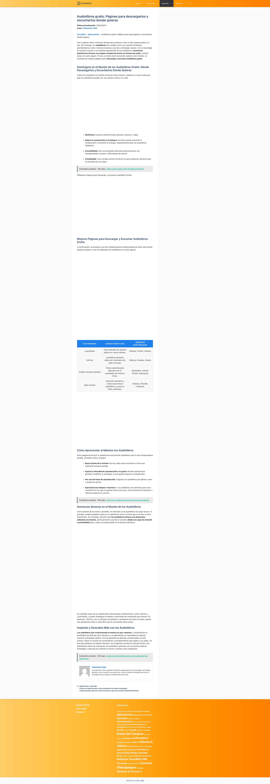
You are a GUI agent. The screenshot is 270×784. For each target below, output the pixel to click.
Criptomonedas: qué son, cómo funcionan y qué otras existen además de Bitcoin (109, 691)
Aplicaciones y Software (143, 715)
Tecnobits (81, 34)
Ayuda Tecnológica (133, 718)
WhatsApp (139, 768)
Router (119, 756)
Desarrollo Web (127, 724)
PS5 (138, 750)
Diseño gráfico (138, 724)
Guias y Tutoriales (143, 730)
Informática (140, 738)
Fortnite (120, 730)
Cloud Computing (137, 722)
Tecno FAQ (151, 3)
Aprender (165, 3)
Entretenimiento (131, 727)
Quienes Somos (83, 705)
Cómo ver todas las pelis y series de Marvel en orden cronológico (103, 688)
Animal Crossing (143, 711)
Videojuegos (126, 767)
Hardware (128, 738)
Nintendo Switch (132, 746)
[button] (190, 3)
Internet (136, 742)
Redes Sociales (139, 752)
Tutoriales (145, 763)
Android (134, 711)
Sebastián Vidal (90, 28)
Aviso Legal (81, 708)
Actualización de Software (124, 711)
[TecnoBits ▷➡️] (84, 3)
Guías (138, 3)
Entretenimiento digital (143, 727)
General (127, 730)
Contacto (80, 712)
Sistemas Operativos (143, 756)
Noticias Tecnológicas (145, 746)
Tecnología (122, 763)
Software (122, 759)
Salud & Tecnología (128, 756)
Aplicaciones (93, 34)
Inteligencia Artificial (124, 742)
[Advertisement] (115, 97)
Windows (179, 3)
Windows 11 (136, 771)
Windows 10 (123, 771)
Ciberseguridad (124, 721)
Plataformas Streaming (126, 750)
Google (132, 730)
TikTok (136, 763)
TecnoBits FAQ (138, 759)
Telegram (131, 763)
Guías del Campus (130, 734)
